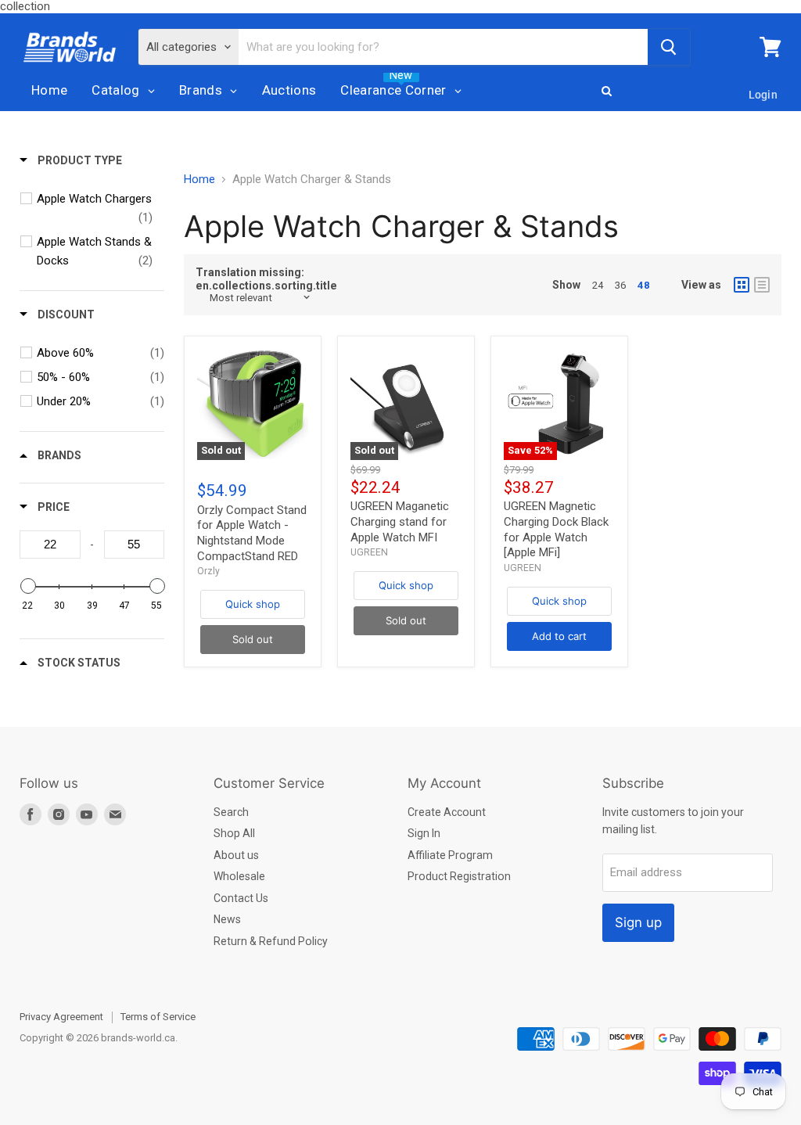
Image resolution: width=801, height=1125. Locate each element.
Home (199, 179)
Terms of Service (158, 1017)
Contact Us (241, 898)
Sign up (638, 922)
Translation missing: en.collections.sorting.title (266, 278)
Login (763, 94)
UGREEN (369, 552)
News (227, 919)
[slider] (27, 586)
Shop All (234, 833)
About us (236, 855)
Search (231, 812)
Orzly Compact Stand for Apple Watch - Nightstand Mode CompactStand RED (252, 533)
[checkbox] (95, 208)
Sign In (424, 833)
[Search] (669, 47)
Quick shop (252, 604)
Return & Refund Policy (271, 941)
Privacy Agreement (61, 1017)
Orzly (208, 571)
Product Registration (459, 876)
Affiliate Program (450, 855)
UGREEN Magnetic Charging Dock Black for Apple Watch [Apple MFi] (556, 529)
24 (597, 285)
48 (644, 285)
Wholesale (239, 876)
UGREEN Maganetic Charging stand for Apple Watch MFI (399, 521)
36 (620, 285)
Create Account (447, 812)
